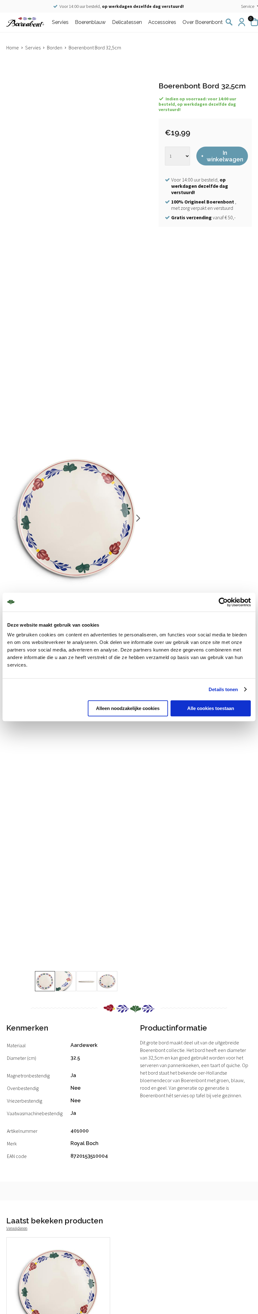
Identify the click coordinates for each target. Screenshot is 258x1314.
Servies (60, 22)
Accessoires (162, 22)
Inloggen (241, 22)
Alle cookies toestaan (210, 708)
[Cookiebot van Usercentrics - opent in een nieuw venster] (223, 602)
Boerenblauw (90, 22)
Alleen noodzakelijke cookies (128, 708)
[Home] (25, 22)
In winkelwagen (225, 156)
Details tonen (223, 689)
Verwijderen (16, 1228)
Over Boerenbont (202, 22)
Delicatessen (127, 22)
